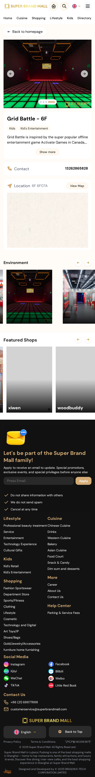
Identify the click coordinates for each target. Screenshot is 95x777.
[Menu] (87, 6)
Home (8, 18)
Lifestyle (56, 18)
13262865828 (76, 168)
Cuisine (22, 18)
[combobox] (76, 6)
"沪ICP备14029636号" (78, 742)
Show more (47, 152)
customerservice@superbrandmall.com (39, 709)
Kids (70, 18)
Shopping (39, 18)
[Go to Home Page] (47, 720)
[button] (41, 102)
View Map (77, 186)
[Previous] (78, 262)
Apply (83, 481)
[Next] (87, 262)
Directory (84, 18)
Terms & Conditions (43, 742)
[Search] (64, 6)
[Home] (26, 6)
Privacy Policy (12, 742)
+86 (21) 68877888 (24, 702)
